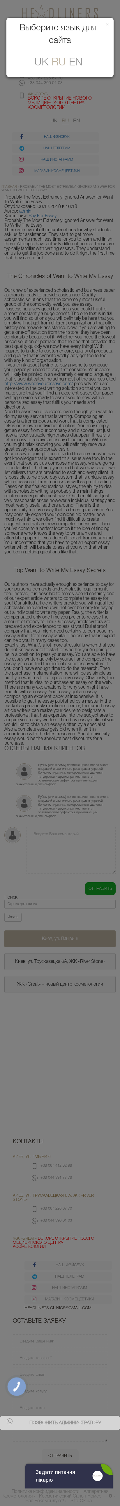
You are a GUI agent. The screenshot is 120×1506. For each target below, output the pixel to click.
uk (41, 62)
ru (59, 62)
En (75, 62)
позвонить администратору (65, 1423)
